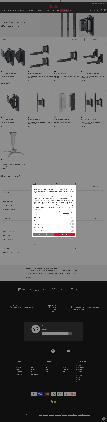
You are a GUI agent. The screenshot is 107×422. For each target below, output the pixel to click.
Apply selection (43, 234)
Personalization (37, 227)
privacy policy (66, 212)
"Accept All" (48, 204)
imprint (35, 214)
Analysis (36, 220)
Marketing (36, 224)
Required (36, 217)
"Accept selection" (37, 209)
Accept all (64, 234)
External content (38, 230)
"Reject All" (47, 198)
